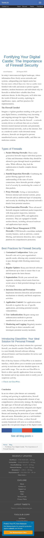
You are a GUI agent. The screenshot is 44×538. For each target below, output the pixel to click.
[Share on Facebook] (7, 430)
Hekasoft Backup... (16, 467)
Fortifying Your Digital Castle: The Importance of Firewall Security (22, 61)
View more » (22, 475)
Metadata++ (16, 470)
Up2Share (22, 518)
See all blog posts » (22, 435)
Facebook (40, 6)
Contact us (5, 6)
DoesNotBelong (16, 465)
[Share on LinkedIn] (37, 430)
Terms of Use (22, 496)
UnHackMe (12, 462)
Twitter (31, 6)
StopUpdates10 (14, 472)
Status (22, 491)
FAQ (22, 494)
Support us (22, 489)
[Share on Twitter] (17, 430)
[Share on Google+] (27, 430)
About (22, 484)
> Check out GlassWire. (11, 381)
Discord (24, 6)
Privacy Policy (22, 499)
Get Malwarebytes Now (18, 532)
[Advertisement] (22, 31)
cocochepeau (7, 71)
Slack (19, 6)
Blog (10, 445)
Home (5, 445)
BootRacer (13, 460)
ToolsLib (5, 3)
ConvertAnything (22, 521)
